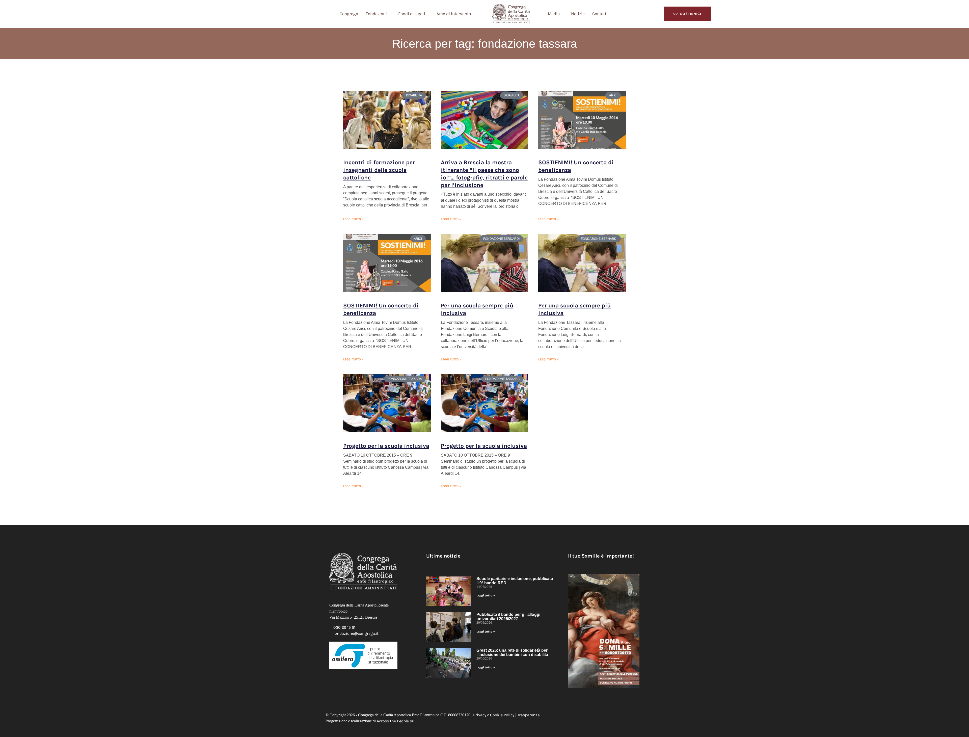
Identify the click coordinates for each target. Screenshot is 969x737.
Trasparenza (528, 715)
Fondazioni (376, 13)
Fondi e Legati (411, 13)
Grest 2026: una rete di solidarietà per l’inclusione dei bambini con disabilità (512, 652)
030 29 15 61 (344, 627)
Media (554, 13)
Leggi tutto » (353, 219)
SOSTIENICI (690, 14)
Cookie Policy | (503, 715)
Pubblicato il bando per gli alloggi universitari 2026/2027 (508, 616)
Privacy (479, 715)
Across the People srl (395, 721)
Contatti (600, 13)
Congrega (349, 13)
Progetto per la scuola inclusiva (386, 445)
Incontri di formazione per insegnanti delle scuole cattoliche (379, 170)
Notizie (578, 13)
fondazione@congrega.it (356, 633)
